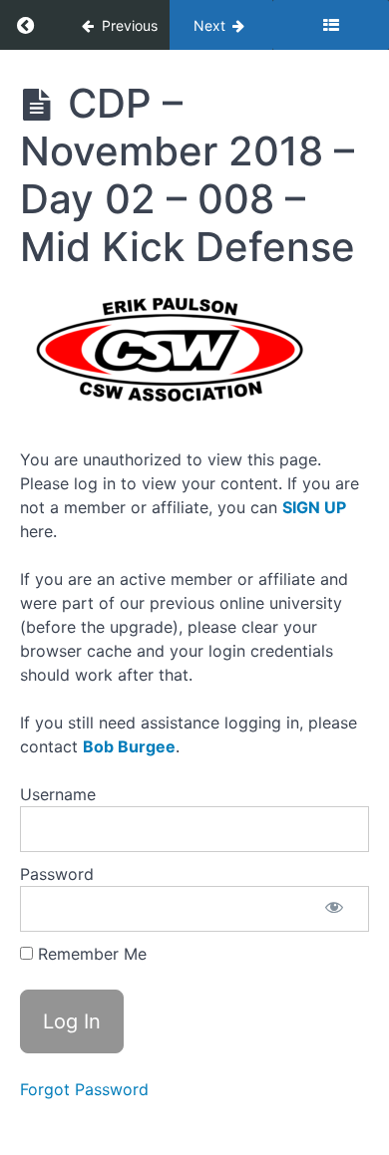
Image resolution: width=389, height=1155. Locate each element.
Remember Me (90, 954)
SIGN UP (314, 507)
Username (58, 794)
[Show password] (334, 909)
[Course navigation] (330, 25)
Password (57, 874)
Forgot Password (84, 1089)
